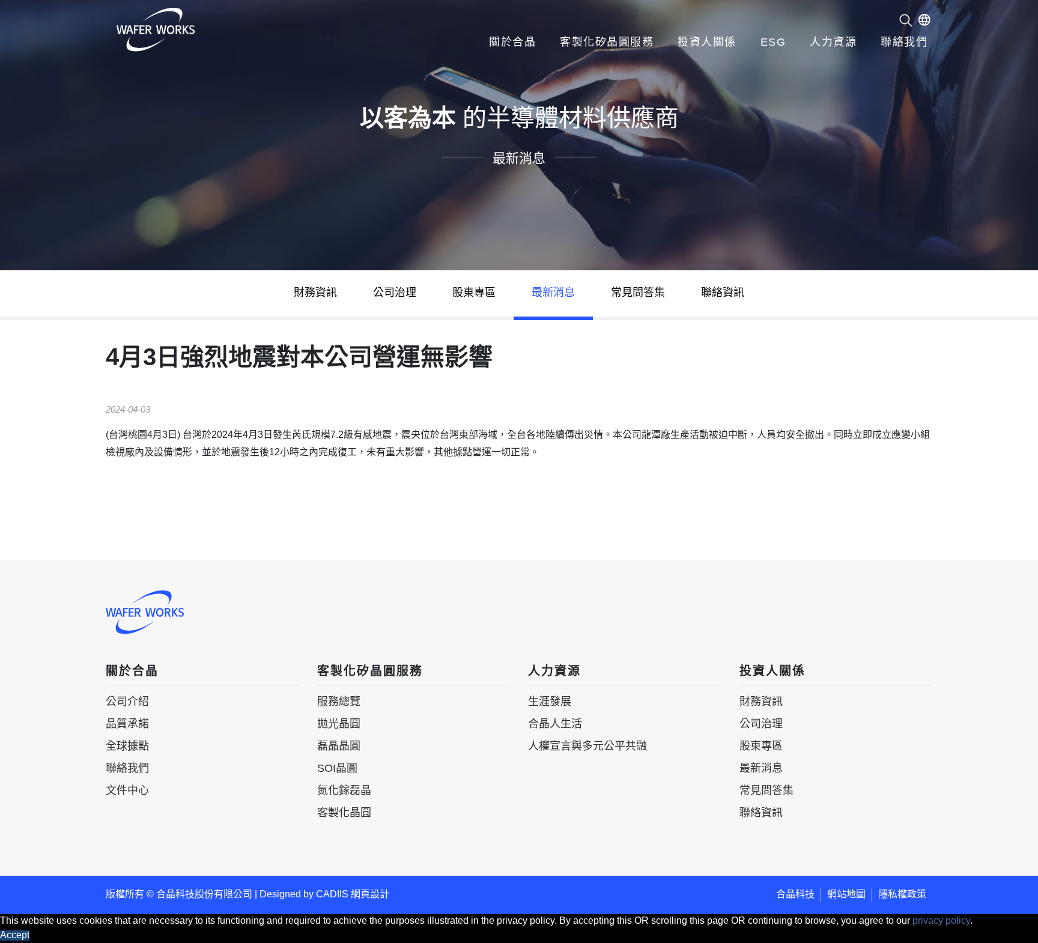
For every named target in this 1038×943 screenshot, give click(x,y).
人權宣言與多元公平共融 (587, 747)
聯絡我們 (904, 43)
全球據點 (127, 747)
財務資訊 (315, 293)
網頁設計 (370, 895)
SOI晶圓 (337, 769)
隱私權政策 (902, 895)
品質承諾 (127, 724)
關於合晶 (512, 43)
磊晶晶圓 (338, 747)
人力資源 (833, 43)
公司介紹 (127, 702)
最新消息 (553, 293)
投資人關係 (707, 43)
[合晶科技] (156, 30)
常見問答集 (638, 293)
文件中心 (127, 791)
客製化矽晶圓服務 (607, 43)
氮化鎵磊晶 (344, 791)
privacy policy (941, 921)
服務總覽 (338, 702)
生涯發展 (549, 702)
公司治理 (394, 293)
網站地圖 (846, 895)
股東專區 (474, 293)
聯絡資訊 (722, 293)
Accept (14, 935)
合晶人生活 (555, 724)
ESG (773, 43)
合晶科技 (795, 895)
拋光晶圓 (338, 724)
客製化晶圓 (344, 813)
